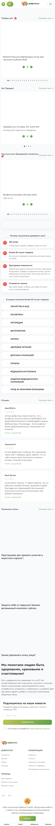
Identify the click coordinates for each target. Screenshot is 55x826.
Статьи (32, 759)
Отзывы (4, 766)
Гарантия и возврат (37, 762)
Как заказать (6, 779)
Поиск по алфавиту (37, 766)
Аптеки (4, 759)
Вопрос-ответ (7, 786)
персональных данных (40, 729)
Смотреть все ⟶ (46, 18)
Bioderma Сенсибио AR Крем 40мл (20, 195)
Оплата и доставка (9, 782)
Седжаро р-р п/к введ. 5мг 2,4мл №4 (21, 127)
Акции (3, 762)
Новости (32, 755)
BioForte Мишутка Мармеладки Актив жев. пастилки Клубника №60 (23, 58)
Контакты (5, 755)
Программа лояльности (39, 769)
